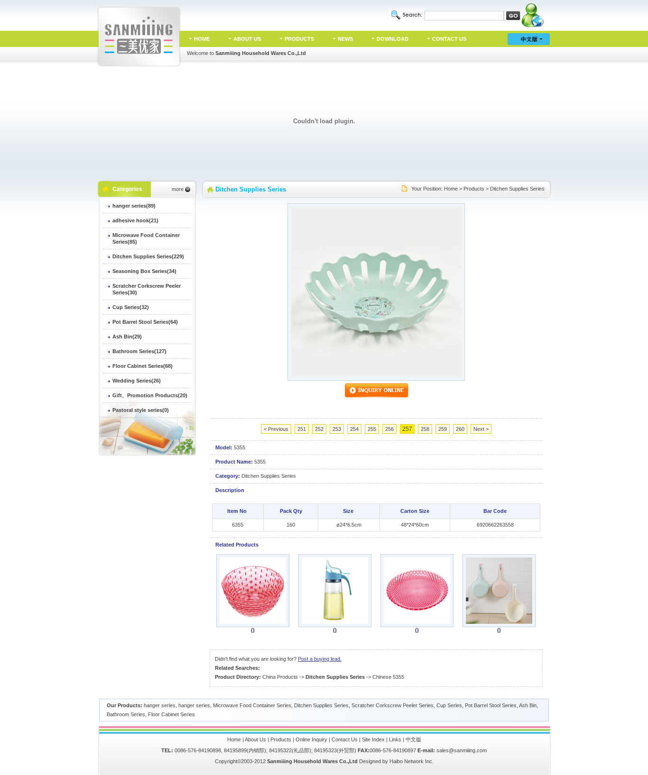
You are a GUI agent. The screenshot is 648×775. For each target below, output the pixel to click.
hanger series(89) (134, 206)
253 (337, 429)
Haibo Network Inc (410, 761)
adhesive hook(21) (135, 220)
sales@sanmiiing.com (461, 750)
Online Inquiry (311, 739)
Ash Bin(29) (127, 336)
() (253, 630)
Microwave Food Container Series (252, 705)
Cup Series (449, 705)
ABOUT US (247, 39)
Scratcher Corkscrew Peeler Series (393, 705)
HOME (202, 39)
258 (425, 429)
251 (301, 429)
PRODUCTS (299, 39)
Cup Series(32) (130, 307)
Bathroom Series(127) (139, 351)
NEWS (345, 39)
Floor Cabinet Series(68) (142, 366)
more (178, 189)
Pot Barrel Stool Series (491, 705)
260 (460, 429)
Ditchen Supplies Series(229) (148, 256)
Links (395, 739)
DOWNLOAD (392, 39)
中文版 (413, 739)
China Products (280, 677)
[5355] (376, 375)
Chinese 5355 (388, 677)
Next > (481, 429)
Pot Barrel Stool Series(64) (145, 322)
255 (372, 429)
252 (319, 429)
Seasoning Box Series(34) (144, 271)
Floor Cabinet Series (171, 714)
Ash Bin (528, 705)
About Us (255, 739)
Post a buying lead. (320, 659)
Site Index (373, 739)
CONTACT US (449, 39)
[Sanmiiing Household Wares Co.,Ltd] (139, 65)
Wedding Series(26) (136, 380)
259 (442, 429)
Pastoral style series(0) (140, 410)
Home (451, 188)
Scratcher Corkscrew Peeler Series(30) (146, 289)
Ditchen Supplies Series (517, 188)
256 (389, 429)
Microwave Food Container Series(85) (146, 238)
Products (473, 188)
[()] (253, 622)
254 (354, 429)
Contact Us (345, 739)
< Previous (276, 429)
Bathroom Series (126, 714)
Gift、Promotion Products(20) (149, 395)
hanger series (160, 705)
